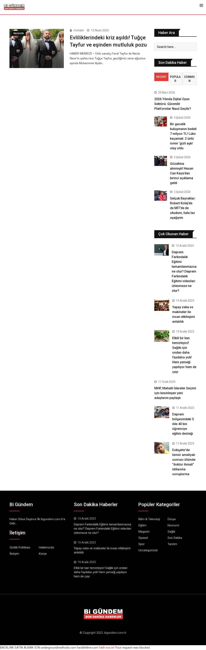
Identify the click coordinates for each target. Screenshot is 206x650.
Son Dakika (175, 538)
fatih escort (106, 647)
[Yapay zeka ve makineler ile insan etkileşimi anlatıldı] (161, 305)
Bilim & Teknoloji (149, 519)
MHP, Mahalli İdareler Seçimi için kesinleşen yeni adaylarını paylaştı (175, 393)
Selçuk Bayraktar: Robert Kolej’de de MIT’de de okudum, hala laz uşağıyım (183, 208)
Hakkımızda (46, 547)
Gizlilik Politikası (20, 547)
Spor (141, 544)
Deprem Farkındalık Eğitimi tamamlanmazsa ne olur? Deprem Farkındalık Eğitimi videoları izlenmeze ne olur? (184, 271)
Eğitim (142, 525)
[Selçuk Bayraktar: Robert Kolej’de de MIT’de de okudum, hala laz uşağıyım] (160, 195)
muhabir (78, 30)
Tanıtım (172, 544)
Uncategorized (148, 550)
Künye (43, 553)
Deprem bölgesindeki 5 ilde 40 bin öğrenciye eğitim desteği (183, 423)
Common (189, 78)
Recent (161, 76)
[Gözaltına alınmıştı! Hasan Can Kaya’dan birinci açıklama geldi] (160, 161)
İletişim (14, 553)
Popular (175, 78)
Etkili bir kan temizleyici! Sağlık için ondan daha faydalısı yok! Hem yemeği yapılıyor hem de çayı (100, 572)
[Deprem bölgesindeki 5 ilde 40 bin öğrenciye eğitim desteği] (161, 412)
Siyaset (143, 538)
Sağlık (171, 531)
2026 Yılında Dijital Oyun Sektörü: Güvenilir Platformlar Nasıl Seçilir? (172, 104)
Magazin (143, 531)
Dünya (172, 519)
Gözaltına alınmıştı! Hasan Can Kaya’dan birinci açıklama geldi (181, 173)
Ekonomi (173, 525)
